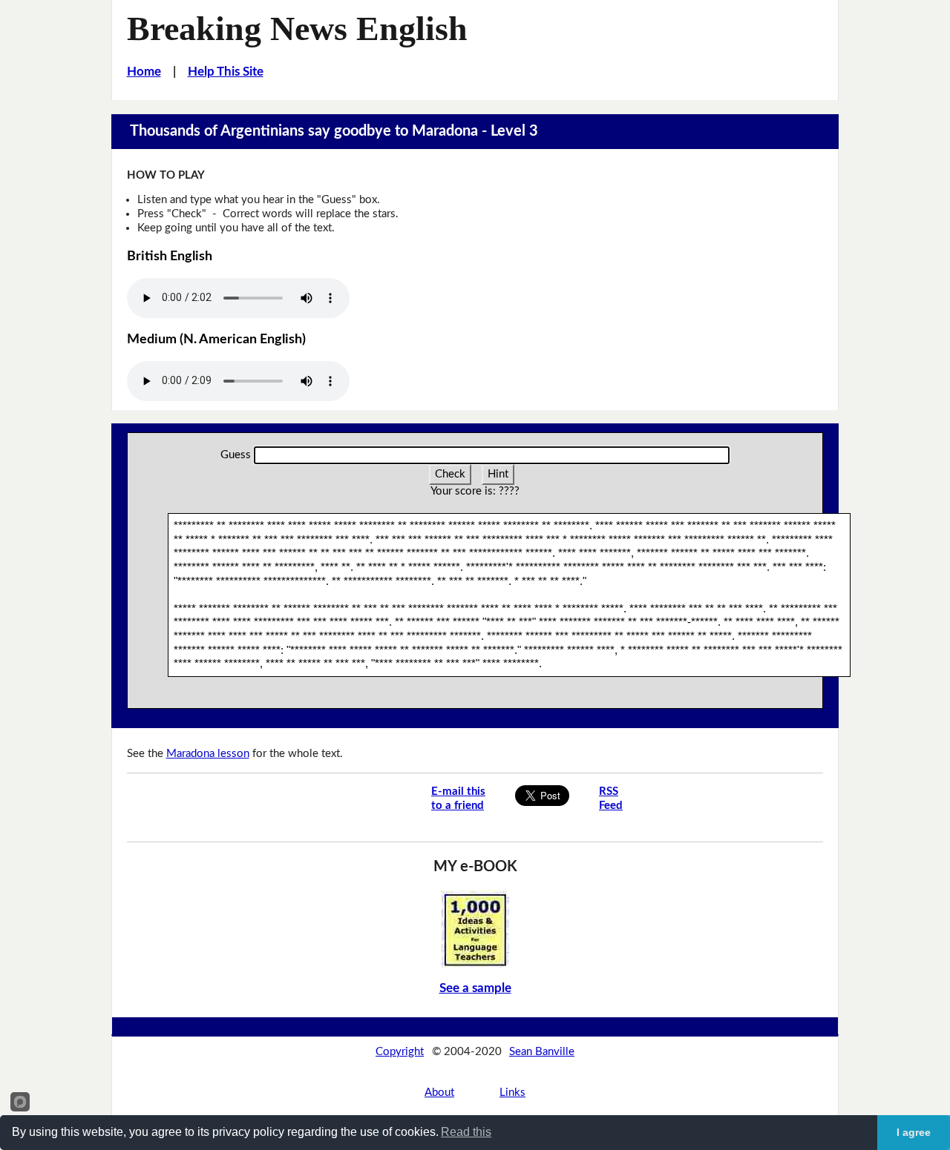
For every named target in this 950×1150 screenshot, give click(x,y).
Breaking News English (297, 28)
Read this (466, 1132)
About (439, 1092)
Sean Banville (541, 1051)
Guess (235, 454)
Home (144, 71)
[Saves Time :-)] (475, 928)
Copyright (400, 1051)
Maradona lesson (207, 753)
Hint (498, 474)
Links (512, 1092)
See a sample (475, 988)
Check (450, 474)
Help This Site (225, 71)
